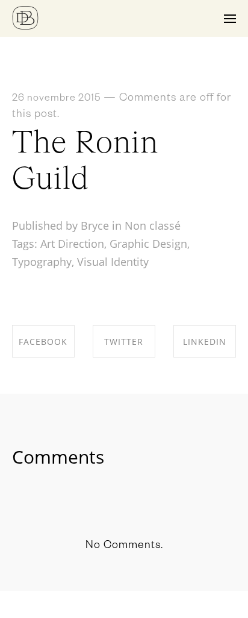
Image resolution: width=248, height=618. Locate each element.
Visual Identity (113, 261)
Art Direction (72, 243)
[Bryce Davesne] (25, 18)
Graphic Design (148, 243)
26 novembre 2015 (56, 99)
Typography (42, 261)
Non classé (153, 225)
